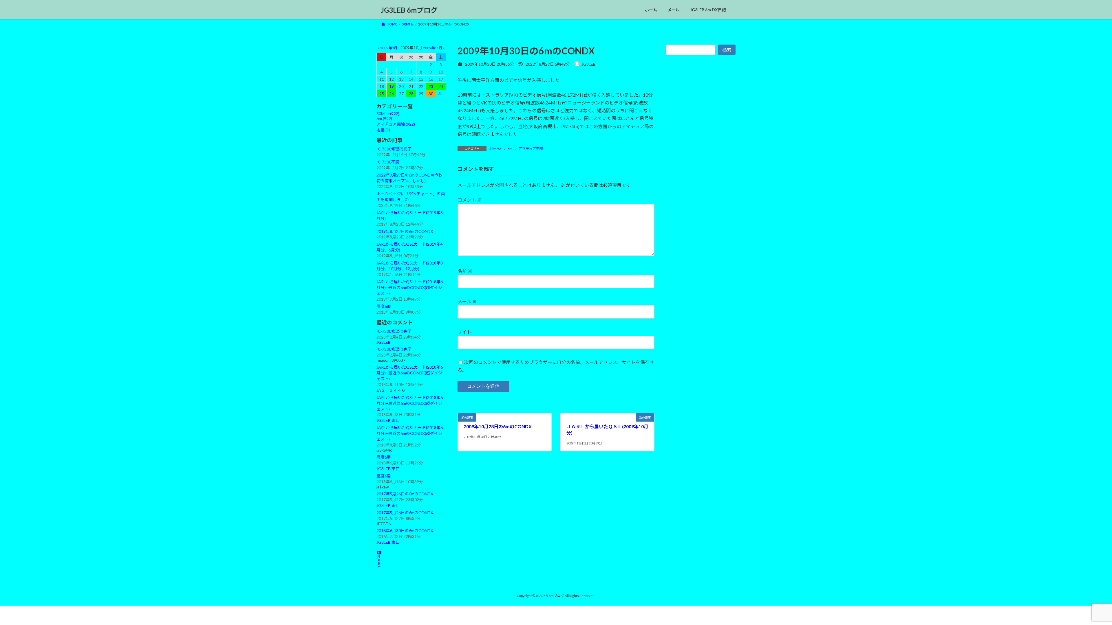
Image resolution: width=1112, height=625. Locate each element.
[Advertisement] (701, 190)
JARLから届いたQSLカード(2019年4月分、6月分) (409, 247)
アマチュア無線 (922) (395, 124)
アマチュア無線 (531, 148)
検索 (726, 50)
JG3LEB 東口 (388, 420)
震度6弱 (383, 306)
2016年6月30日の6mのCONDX (404, 530)
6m (510, 148)
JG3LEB (383, 342)
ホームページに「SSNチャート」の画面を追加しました (410, 196)
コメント (470, 200)
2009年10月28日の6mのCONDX (498, 426)
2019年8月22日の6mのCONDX (404, 231)
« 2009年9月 (387, 48)
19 (391, 86)
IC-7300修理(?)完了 (393, 148)
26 (391, 93)
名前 (465, 271)
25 (381, 93)
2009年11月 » (434, 48)
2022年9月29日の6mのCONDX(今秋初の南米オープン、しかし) (409, 177)
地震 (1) (383, 129)
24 (440, 86)
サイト (464, 331)
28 (411, 93)
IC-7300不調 (387, 161)
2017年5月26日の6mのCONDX (404, 493)
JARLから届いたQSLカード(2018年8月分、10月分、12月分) (409, 265)
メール (467, 301)
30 (431, 93)
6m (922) (384, 118)
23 (431, 86)
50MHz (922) (387, 113)
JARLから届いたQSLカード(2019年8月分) (409, 215)
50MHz (495, 148)
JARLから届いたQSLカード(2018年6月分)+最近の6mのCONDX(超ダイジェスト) (409, 287)
